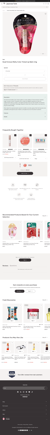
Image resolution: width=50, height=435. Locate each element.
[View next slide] (45, 53)
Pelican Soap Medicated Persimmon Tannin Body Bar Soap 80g (12, 327)
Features (6, 113)
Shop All (44, 215)
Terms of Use (20, 424)
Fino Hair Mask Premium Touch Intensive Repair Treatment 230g (32, 327)
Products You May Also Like (13, 337)
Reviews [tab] (5, 266)
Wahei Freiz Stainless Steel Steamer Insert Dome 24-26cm (20, 358)
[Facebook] (17, 392)
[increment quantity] (44, 75)
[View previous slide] (41, 53)
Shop (4, 401)
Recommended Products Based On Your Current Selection (21, 216)
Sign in (25, 260)
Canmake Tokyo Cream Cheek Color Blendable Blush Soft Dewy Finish (25, 152)
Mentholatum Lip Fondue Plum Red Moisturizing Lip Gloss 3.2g (31, 244)
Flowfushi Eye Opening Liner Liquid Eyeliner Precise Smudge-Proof (40, 152)
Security (30, 424)
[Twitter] (20, 392)
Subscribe (45, 388)
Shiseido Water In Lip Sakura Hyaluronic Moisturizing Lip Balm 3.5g (11, 244)
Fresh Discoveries (9, 300)
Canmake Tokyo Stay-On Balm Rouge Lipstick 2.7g (9, 152)
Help (4, 414)
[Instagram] (23, 392)
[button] (12, 149)
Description (7, 97)
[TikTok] (32, 392)
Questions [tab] (13, 266)
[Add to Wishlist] (46, 13)
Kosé (4, 59)
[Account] (44, 4)
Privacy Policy (25, 424)
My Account (5, 405)
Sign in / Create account (9, 89)
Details (5, 116)
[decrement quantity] (6, 75)
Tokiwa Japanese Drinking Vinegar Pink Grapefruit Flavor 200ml (8, 358)
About (4, 410)
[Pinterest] (26, 392)
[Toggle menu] (2, 4)
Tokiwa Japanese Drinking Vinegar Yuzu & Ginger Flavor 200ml (34, 358)
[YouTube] (29, 392)
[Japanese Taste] (10, 4)
